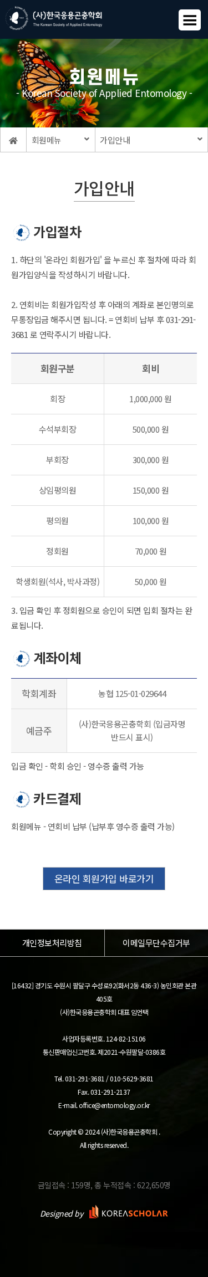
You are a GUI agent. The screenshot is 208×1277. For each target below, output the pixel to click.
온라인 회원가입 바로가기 (104, 878)
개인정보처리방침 (52, 943)
